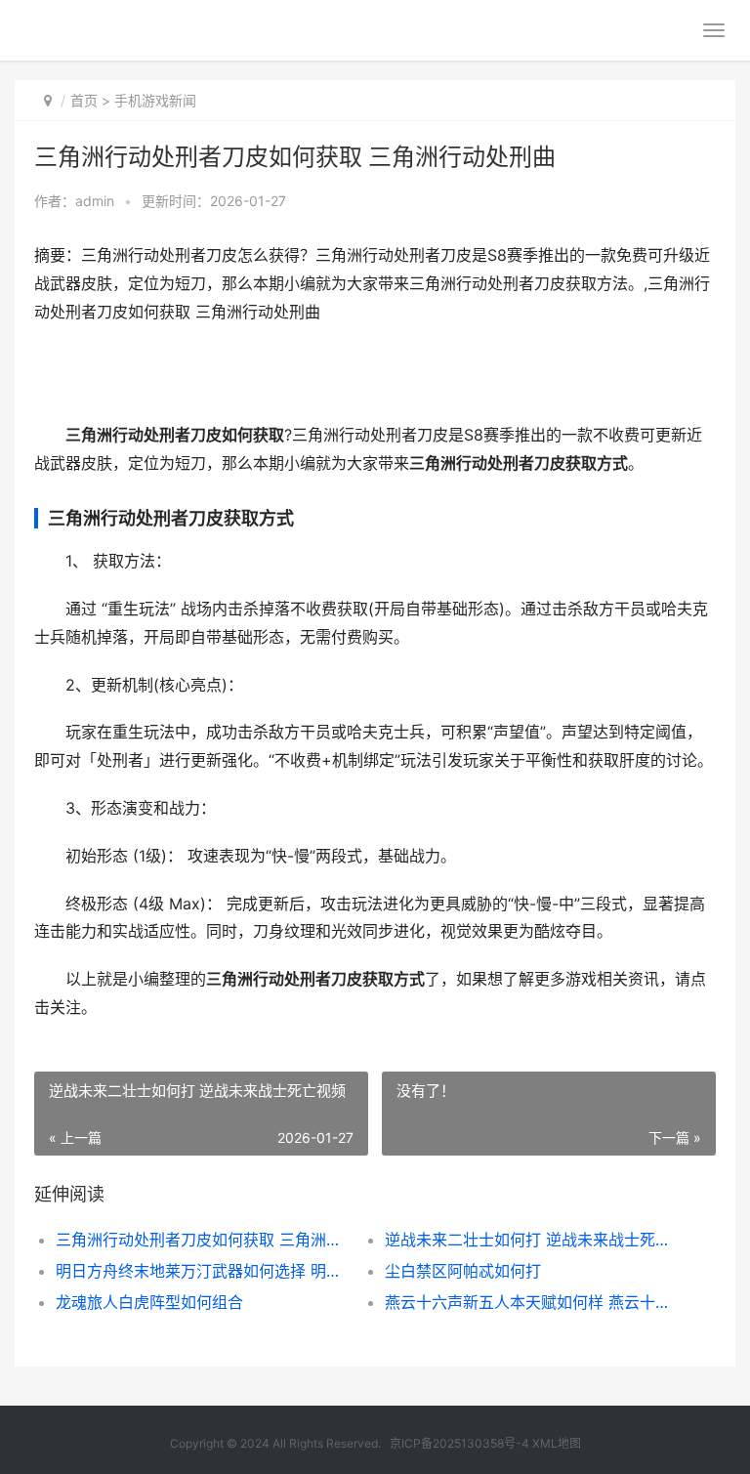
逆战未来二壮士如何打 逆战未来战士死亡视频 (533, 1239)
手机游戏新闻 (155, 100)
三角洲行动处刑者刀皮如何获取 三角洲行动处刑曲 (204, 1239)
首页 (84, 100)
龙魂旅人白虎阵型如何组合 (149, 1302)
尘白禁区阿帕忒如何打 (463, 1271)
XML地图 (556, 1443)
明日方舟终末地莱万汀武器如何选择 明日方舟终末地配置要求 (204, 1271)
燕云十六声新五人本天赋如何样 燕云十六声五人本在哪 (533, 1302)
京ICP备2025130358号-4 (459, 1443)
